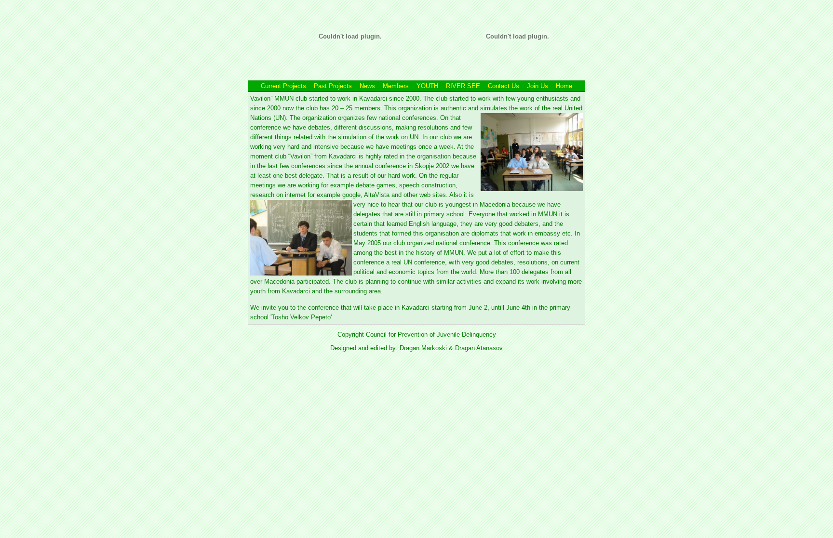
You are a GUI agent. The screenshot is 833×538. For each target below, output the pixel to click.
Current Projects (283, 86)
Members (397, 86)
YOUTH (427, 86)
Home (564, 86)
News (367, 86)
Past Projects (333, 86)
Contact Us (503, 86)
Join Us (537, 86)
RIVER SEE (464, 86)
